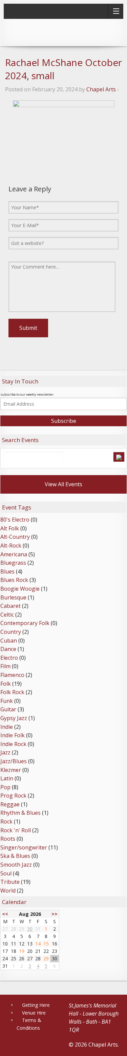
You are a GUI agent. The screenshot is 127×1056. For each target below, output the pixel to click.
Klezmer (10, 770)
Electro (9, 657)
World (8, 890)
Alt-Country (15, 536)
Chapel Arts (101, 89)
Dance (8, 649)
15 (46, 943)
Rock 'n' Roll (15, 830)
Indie (6, 727)
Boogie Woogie (20, 588)
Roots (7, 838)
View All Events (63, 484)
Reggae (10, 804)
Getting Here (36, 1005)
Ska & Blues (15, 856)
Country (10, 631)
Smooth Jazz (16, 864)
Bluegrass (13, 562)
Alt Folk (9, 528)
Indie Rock (13, 744)
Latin (6, 778)
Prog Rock (13, 795)
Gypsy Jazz (13, 718)
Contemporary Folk (24, 623)
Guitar (8, 709)
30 (30, 929)
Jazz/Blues (13, 761)
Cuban (8, 640)
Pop (5, 787)
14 (38, 943)
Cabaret (10, 606)
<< (5, 914)
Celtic (7, 614)
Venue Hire (34, 1013)
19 (21, 951)
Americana (13, 554)
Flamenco (12, 675)
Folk (5, 683)
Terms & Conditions (29, 1024)
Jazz (5, 752)
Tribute (10, 882)
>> (54, 914)
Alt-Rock (10, 545)
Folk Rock (12, 692)
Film (5, 666)
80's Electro (14, 519)
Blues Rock (14, 580)
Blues (7, 571)
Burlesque (13, 597)
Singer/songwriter (23, 847)
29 (46, 958)
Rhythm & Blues (20, 812)
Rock (6, 821)
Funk (6, 701)
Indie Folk (12, 735)
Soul (6, 873)
